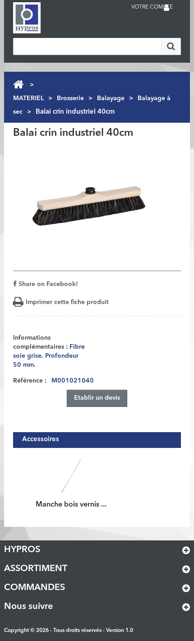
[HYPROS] (49, 17)
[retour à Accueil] (18, 84)
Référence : (29, 381)
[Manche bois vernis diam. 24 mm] (71, 475)
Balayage (111, 98)
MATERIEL (28, 98)
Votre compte (152, 7)
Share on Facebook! (47, 284)
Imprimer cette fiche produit (67, 302)
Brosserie (70, 98)
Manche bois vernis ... (71, 504)
